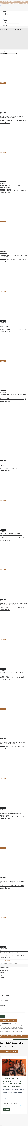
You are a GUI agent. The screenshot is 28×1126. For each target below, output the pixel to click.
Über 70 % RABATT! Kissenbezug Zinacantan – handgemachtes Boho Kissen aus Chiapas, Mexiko (11, 534)
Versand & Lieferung (4, 967)
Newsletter (2, 1005)
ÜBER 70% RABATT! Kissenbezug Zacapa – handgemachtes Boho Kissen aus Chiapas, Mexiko (13, 882)
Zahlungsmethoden (4, 970)
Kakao (4, 13)
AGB (1, 975)
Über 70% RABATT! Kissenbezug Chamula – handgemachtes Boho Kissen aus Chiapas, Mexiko (13, 603)
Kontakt (2, 977)
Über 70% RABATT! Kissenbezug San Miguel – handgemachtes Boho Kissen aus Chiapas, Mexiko (14, 673)
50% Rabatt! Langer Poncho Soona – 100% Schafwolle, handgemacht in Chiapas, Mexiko (12, 117)
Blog (4, 17)
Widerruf (2, 972)
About (4, 16)
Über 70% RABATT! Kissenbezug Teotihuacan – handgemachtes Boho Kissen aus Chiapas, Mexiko (11, 812)
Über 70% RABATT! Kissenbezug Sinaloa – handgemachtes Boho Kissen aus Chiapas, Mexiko (13, 743)
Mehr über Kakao (4, 1000)
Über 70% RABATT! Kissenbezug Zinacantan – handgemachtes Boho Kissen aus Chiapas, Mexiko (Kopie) (14, 951)
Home (4, 11)
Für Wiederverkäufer (4, 1003)
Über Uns (2, 998)
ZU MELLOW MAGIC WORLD (8, 1020)
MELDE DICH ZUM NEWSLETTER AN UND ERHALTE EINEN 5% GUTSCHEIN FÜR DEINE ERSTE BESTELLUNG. (14, 2)
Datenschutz (23, 1035)
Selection (6, 14)
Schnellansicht (3, 114)
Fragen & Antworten (4, 995)
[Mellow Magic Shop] (14, 7)
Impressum (16, 1035)
